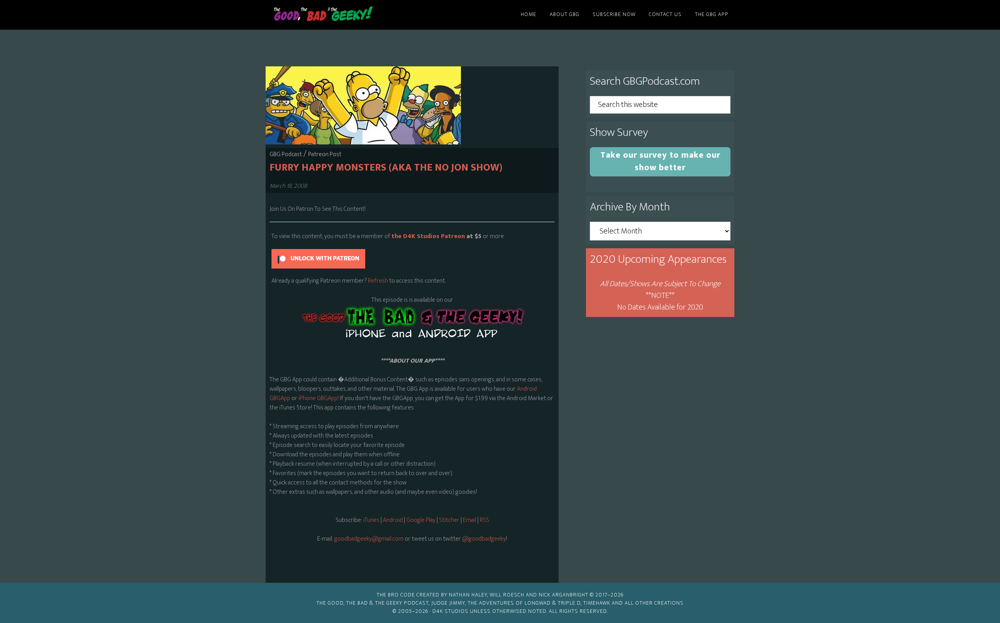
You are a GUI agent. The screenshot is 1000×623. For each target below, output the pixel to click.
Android (393, 520)
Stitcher (449, 520)
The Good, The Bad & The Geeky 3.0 (336, 15)
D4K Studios (450, 611)
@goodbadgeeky (484, 539)
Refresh (378, 281)
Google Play (421, 520)
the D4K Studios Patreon (428, 236)
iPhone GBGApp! (318, 398)
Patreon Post (324, 154)
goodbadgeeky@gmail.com (369, 539)
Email (470, 520)
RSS (484, 520)
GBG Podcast (286, 154)
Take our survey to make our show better (660, 161)
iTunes (371, 520)
